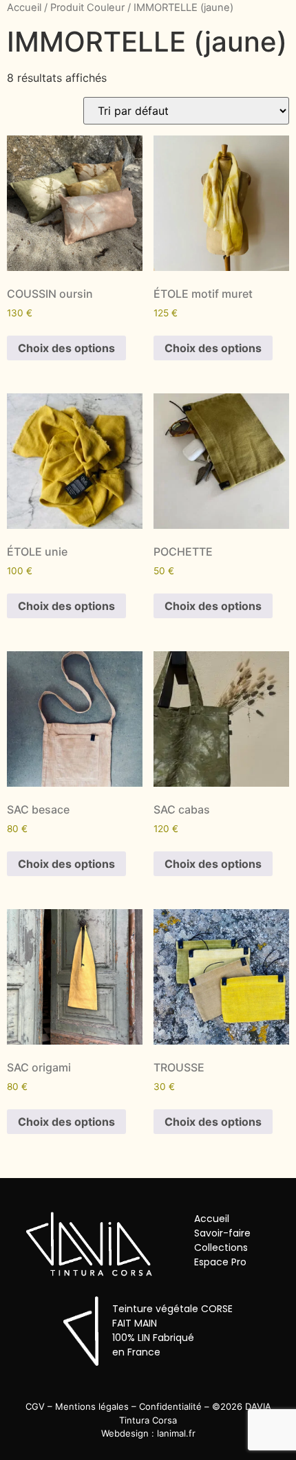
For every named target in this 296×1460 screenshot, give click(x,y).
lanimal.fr (176, 1433)
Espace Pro (220, 1262)
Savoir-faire (222, 1233)
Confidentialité (170, 1406)
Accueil (24, 7)
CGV (35, 1406)
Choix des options (66, 348)
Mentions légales (92, 1406)
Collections (221, 1247)
